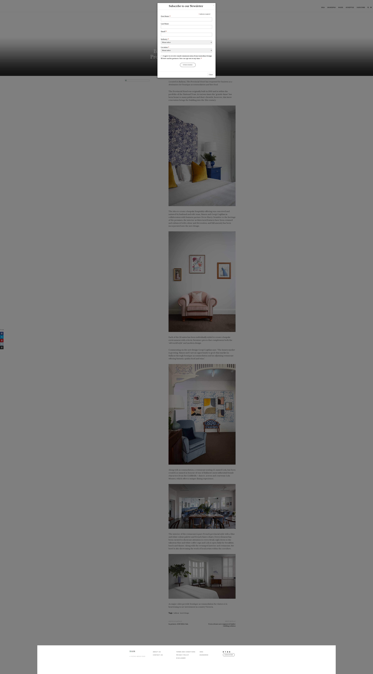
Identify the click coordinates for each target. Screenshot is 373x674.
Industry (165, 39)
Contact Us (158, 655)
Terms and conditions (185, 651)
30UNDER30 (204, 655)
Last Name (165, 24)
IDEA (201, 651)
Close (211, 75)
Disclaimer (181, 658)
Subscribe (188, 65)
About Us (157, 651)
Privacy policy (182, 655)
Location (165, 47)
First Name (166, 16)
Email (164, 31)
